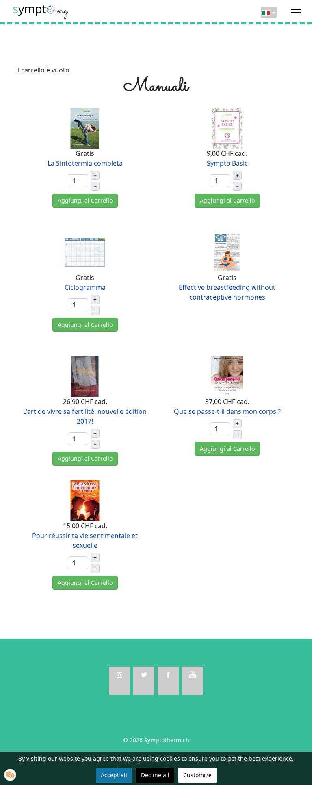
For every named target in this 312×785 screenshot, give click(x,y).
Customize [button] (197, 775)
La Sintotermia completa (85, 163)
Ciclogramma (85, 287)
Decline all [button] (155, 775)
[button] (10, 775)
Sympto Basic (227, 163)
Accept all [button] (114, 775)
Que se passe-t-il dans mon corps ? (227, 411)
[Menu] (296, 12)
